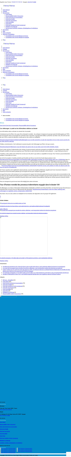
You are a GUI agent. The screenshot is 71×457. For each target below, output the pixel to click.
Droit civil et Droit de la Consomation (8, 426)
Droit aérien (6, 281)
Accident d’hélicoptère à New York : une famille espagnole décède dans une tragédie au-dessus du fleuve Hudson (32, 274)
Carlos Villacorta (4, 209)
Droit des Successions (8, 287)
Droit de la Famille (7, 284)
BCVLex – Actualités (8, 280)
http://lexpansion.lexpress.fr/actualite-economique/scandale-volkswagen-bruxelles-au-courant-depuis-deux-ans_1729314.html (32, 159)
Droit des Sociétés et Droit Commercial (9, 438)
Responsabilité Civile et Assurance (7, 424)
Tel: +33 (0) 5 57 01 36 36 (6, 409)
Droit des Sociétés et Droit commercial (12, 286)
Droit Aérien (2, 422)
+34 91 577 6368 (31, 2)
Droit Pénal (6, 290)
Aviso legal (15, 455)
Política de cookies (33, 455)
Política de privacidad (24, 455)
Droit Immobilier (7, 289)
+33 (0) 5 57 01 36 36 (17, 2)
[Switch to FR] (4, 40)
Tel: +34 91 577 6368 (5, 415)
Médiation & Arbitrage (8, 292)
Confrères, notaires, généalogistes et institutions (11, 442)
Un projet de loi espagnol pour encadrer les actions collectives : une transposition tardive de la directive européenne (23, 213)
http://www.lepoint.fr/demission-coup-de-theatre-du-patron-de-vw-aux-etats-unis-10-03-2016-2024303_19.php (29, 146)
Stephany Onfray (4, 216)
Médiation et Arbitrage (5, 440)
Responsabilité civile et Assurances (27, 125)
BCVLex (2, 122)
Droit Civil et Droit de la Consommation (9, 125)
